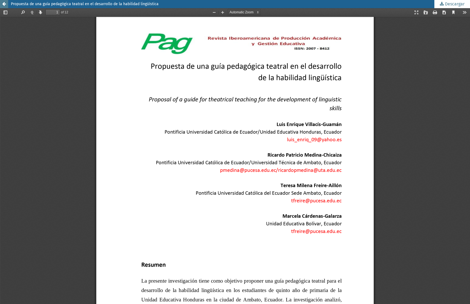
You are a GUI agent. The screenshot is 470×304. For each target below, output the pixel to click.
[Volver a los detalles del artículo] (4, 4)
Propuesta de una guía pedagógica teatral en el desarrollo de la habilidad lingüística (85, 4)
